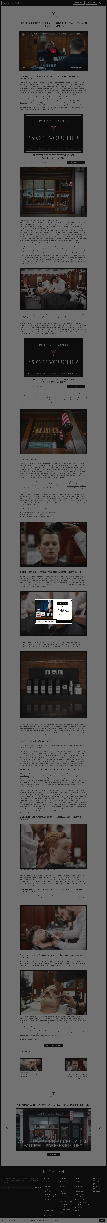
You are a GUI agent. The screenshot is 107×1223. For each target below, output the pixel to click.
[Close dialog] (71, 601)
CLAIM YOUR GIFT (64, 621)
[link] (53, 609)
